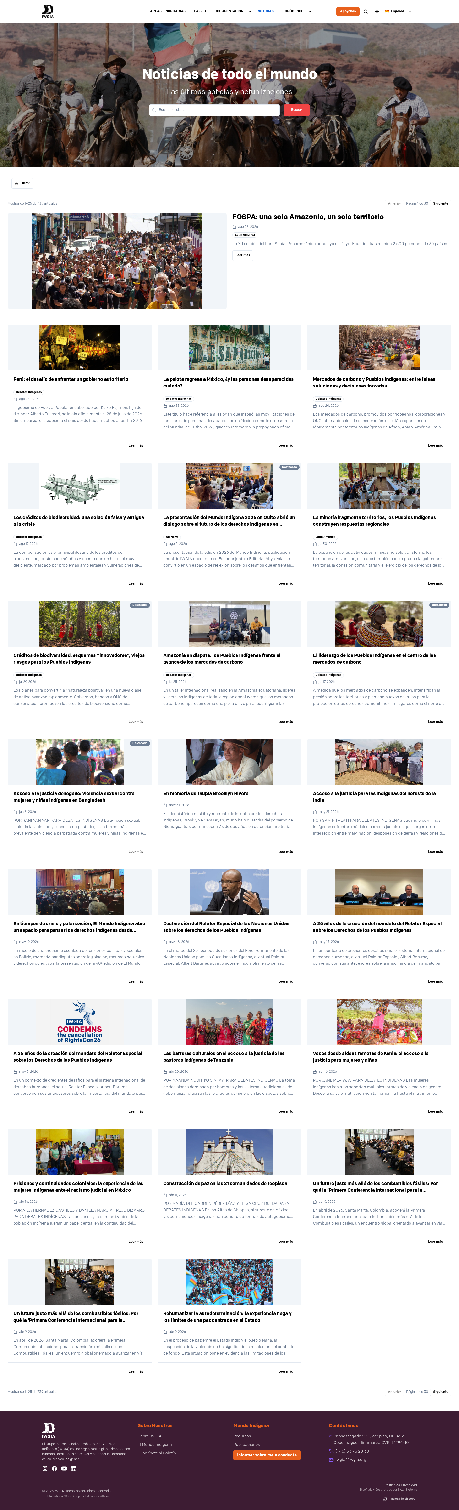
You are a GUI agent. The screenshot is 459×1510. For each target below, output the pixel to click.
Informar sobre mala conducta (267, 1455)
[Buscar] (365, 11)
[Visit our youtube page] (64, 1468)
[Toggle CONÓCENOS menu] (310, 11)
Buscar (296, 110)
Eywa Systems (407, 1489)
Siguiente (440, 203)
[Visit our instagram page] (45, 1468)
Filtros (25, 183)
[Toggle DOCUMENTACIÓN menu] (250, 11)
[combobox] (393, 11)
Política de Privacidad (400, 1485)
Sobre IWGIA (150, 1436)
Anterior (394, 203)
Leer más (242, 255)
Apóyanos (348, 11)
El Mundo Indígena (155, 1445)
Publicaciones (246, 1445)
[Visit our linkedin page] (73, 1468)
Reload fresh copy (403, 1499)
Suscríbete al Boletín (157, 1453)
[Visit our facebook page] (54, 1468)
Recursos (242, 1436)
